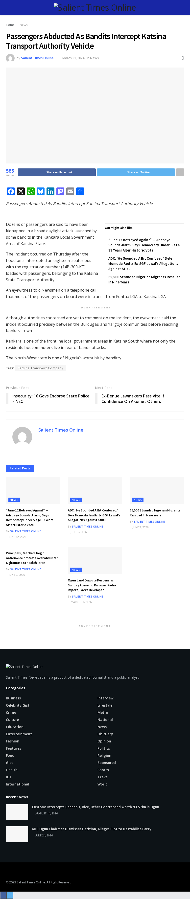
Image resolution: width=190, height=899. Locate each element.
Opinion (104, 741)
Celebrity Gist (17, 705)
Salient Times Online (37, 58)
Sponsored (106, 762)
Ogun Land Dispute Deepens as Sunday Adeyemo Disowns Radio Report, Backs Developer (92, 585)
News (23, 25)
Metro (102, 712)
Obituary (105, 734)
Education (15, 726)
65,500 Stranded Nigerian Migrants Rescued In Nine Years (155, 512)
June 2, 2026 (78, 532)
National (105, 719)
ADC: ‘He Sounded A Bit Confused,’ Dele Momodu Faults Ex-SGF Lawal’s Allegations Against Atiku (143, 263)
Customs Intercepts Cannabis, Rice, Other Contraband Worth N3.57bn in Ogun (95, 807)
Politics (103, 748)
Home (10, 25)
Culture (12, 719)
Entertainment (19, 734)
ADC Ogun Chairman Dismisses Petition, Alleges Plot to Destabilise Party (91, 829)
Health (12, 769)
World (102, 784)
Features (13, 748)
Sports (103, 769)
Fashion (12, 741)
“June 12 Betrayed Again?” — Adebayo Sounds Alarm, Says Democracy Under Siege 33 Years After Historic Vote (144, 245)
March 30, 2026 (81, 602)
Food (10, 755)
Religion (104, 755)
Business (13, 698)
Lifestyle (104, 705)
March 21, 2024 (73, 58)
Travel (102, 777)
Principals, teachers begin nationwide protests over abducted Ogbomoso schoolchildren (32, 558)
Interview (105, 698)
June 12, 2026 (17, 537)
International (17, 784)
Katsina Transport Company (40, 368)
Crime (11, 712)
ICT (9, 777)
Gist (9, 762)
